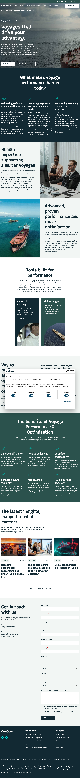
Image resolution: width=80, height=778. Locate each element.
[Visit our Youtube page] (6, 737)
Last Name (45, 614)
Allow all (63, 406)
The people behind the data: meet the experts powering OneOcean (39, 569)
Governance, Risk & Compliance (34, 741)
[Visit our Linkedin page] (2, 737)
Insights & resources (63, 737)
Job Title (44, 622)
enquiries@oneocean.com (10, 636)
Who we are (60, 734)
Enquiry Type (45, 682)
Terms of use (20, 759)
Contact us (70, 5)
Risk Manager (51, 301)
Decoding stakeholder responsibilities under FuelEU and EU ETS (12, 571)
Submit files (60, 747)
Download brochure (25, 64)
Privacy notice (64, 759)
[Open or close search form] (61, 6)
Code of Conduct (54, 759)
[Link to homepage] (6, 6)
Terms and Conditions (8, 759)
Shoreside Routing (22, 303)
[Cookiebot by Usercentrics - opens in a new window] (67, 371)
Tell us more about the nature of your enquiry (55, 690)
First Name (45, 605)
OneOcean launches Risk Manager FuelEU (66, 566)
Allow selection (40, 406)
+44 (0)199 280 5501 (8, 627)
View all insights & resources (38, 588)
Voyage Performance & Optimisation (36, 747)
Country (44, 673)
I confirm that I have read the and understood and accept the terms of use (59, 712)
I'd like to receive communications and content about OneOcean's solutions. (60, 707)
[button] (55, 5)
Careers (58, 741)
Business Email (46, 631)
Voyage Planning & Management (35, 744)
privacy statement (68, 711)
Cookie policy (43, 759)
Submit (45, 717)
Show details (67, 401)
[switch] (30, 395)
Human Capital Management (33, 734)
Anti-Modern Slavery (31, 759)
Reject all (17, 406)
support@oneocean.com (9, 634)
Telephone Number (47, 639)
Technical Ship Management (33, 737)
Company (44, 648)
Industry (44, 665)
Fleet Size (45, 656)
